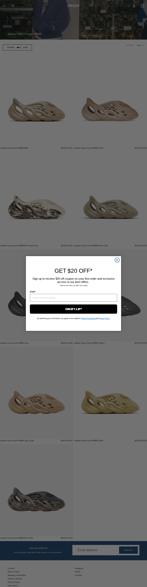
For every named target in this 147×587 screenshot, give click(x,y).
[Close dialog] (117, 260)
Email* (33, 291)
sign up (73, 309)
